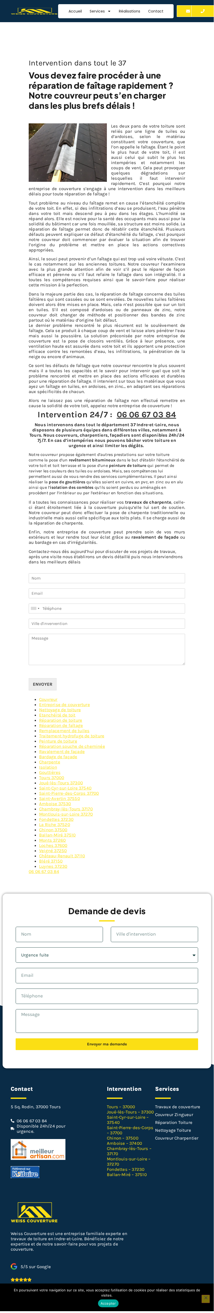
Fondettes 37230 (56, 819)
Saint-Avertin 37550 (59, 798)
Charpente (49, 761)
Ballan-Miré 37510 (57, 835)
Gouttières (49, 772)
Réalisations (129, 11)
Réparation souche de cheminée (72, 746)
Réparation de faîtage (61, 725)
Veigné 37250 (53, 850)
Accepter (108, 1303)
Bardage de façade (58, 756)
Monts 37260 (52, 840)
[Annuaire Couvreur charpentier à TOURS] (38, 1158)
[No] (205, 1299)
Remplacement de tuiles (64, 730)
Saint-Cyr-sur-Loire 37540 (65, 788)
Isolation (48, 767)
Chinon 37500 (53, 829)
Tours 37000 (51, 777)
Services (97, 11)
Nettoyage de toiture (60, 709)
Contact (155, 11)
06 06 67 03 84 (146, 414)
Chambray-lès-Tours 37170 (66, 808)
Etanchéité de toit (57, 715)
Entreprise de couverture (64, 704)
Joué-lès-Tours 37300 (61, 782)
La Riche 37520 (54, 824)
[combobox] (35, 608)
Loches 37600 (53, 845)
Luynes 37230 (53, 866)
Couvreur (48, 699)
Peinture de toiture (58, 741)
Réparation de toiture (60, 720)
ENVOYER (42, 684)
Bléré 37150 (51, 861)
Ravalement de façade (62, 751)
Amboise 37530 (55, 803)
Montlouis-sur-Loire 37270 (66, 814)
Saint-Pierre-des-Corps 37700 (69, 793)
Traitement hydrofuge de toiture (71, 735)
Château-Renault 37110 (62, 855)
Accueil (75, 11)
